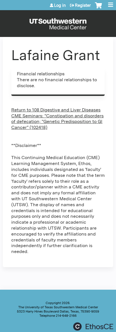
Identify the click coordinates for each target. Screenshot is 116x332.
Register (83, 5)
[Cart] (98, 8)
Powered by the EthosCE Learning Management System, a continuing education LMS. (93, 326)
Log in (60, 5)
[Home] (58, 22)
